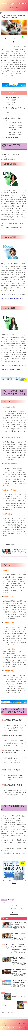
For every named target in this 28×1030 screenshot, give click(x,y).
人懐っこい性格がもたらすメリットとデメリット (15, 109)
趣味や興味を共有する (15, 132)
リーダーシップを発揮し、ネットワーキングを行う (17, 128)
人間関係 (4, 899)
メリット (9, 112)
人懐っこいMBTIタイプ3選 (12, 97)
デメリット (10, 115)
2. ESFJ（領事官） (12, 102)
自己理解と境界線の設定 (15, 122)
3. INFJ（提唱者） (12, 104)
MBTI (10, 899)
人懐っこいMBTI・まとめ (11, 138)
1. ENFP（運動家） (12, 100)
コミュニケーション (18, 899)
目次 (12, 93)
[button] (14, 41)
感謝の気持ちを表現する (15, 125)
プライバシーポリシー (20, 1023)
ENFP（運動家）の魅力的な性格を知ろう (12, 228)
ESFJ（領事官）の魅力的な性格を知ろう (12, 299)
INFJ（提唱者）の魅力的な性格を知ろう (12, 370)
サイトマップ (7, 1023)
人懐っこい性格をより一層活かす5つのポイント (14, 119)
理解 (4, 902)
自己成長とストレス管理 (15, 134)
